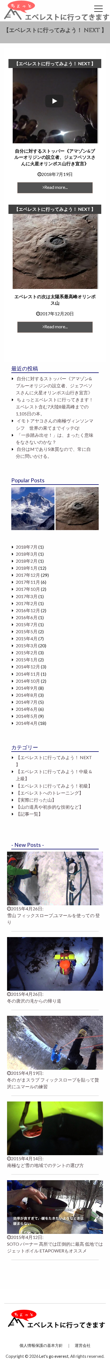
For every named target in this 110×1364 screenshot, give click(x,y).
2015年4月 (27, 638)
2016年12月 (28, 610)
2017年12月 (28, 575)
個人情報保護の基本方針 (41, 1345)
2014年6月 (27, 709)
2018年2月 (27, 561)
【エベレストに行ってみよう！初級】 (54, 785)
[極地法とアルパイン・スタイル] (32, 508)
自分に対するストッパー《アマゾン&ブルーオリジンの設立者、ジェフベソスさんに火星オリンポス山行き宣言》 (54, 385)
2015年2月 (27, 652)
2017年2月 (27, 603)
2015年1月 (27, 659)
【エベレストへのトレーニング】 (49, 792)
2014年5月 (27, 716)
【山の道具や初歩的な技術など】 (49, 806)
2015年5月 (27, 631)
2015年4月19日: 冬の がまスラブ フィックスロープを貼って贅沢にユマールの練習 (53, 1079)
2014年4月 (27, 723)
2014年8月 (27, 695)
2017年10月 (28, 589)
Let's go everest (54, 1356)
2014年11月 (28, 674)
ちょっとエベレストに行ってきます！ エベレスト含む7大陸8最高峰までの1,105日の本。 (54, 406)
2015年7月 (27, 624)
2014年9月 (27, 688)
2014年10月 (28, 681)
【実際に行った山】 (36, 799)
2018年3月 (27, 554)
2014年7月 (27, 702)
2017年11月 (28, 582)
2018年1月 (27, 568)
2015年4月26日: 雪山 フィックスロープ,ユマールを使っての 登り (53, 915)
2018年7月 (27, 546)
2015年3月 (27, 645)
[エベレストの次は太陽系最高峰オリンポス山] (77, 508)
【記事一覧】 (29, 813)
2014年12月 (28, 666)
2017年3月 (27, 596)
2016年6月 (27, 617)
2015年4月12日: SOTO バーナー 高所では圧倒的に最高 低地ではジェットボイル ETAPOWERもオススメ (55, 1243)
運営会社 (83, 1345)
